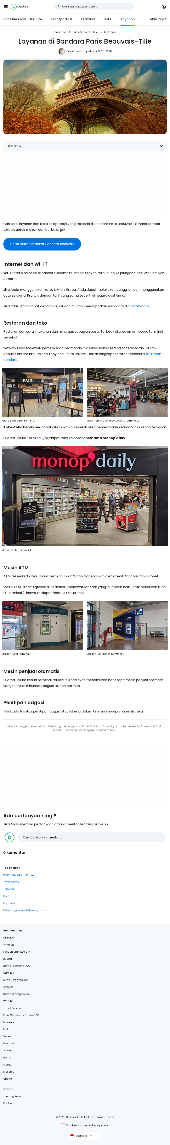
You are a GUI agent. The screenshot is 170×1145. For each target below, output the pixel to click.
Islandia (8, 1043)
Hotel (108, 19)
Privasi (101, 1117)
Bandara (60, 32)
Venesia (8, 1036)
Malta (7, 1029)
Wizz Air (8, 1001)
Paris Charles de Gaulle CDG (21, 1015)
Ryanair (8, 958)
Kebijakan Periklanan (96, 730)
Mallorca (9, 1071)
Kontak (7, 1103)
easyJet (8, 987)
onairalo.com (138, 306)
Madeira (8, 1022)
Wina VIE (8, 944)
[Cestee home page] (19, 7)
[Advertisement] (85, 185)
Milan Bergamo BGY (16, 980)
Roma (7, 1057)
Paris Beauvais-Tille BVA (22, 19)
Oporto (7, 1078)
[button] (5, 6)
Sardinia (8, 973)
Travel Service (12, 1008)
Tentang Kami (12, 1096)
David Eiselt (74, 51)
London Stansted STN (16, 951)
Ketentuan (87, 1117)
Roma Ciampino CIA (16, 994)
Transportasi (61, 19)
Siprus (7, 1064)
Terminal (87, 19)
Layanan (128, 19)
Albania (8, 1050)
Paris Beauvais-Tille (85, 32)
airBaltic (8, 937)
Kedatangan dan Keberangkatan (24, 910)
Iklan (111, 1117)
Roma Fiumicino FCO (16, 966)
